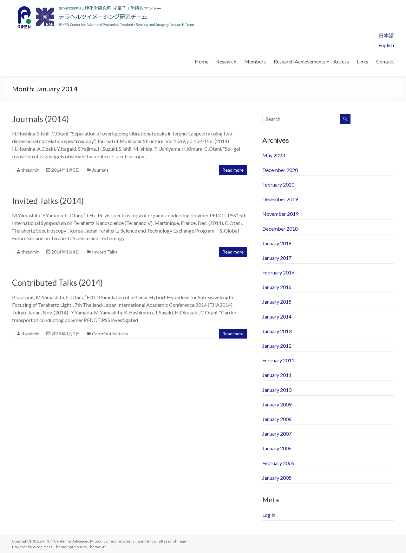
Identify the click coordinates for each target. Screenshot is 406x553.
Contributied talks (110, 333)
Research (226, 61)
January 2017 (276, 258)
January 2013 (276, 331)
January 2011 (276, 375)
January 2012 (276, 346)
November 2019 (280, 214)
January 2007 (276, 434)
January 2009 (276, 404)
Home (201, 61)
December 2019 (280, 199)
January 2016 (276, 287)
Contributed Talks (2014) (57, 283)
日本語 (386, 35)
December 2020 (280, 170)
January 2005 (276, 478)
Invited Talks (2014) (48, 201)
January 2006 (276, 448)
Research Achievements (299, 61)
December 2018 (280, 229)
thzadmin (30, 170)
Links (362, 61)
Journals (100, 170)
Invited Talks (104, 251)
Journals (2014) (40, 119)
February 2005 (278, 463)
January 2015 (276, 302)
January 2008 (276, 419)
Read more (233, 170)
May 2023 (273, 155)
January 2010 (276, 390)
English (386, 45)
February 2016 (278, 272)
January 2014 (276, 316)
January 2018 (276, 243)
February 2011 (278, 360)
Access (341, 61)
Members (255, 61)
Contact (385, 61)
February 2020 (278, 184)
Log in (268, 515)
